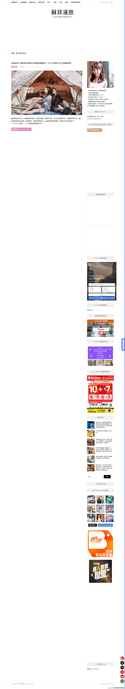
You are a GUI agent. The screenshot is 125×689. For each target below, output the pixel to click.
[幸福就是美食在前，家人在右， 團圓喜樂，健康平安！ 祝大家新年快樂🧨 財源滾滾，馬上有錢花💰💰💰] (100, 518)
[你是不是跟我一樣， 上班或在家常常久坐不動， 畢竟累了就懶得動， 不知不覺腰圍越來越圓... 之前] (100, 499)
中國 (54, 2)
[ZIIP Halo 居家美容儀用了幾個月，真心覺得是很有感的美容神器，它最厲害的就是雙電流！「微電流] (91, 499)
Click (123, 344)
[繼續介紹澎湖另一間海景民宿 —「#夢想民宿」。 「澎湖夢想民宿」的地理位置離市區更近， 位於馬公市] (91, 509)
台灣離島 (23, 2)
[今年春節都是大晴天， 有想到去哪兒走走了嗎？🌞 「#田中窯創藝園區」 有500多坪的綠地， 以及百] (91, 518)
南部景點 (14, 66)
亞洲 (60, 2)
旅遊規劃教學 (75, 2)
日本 (49, 2)
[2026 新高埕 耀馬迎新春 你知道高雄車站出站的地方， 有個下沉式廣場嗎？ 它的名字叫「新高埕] (110, 509)
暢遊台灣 (32, 2)
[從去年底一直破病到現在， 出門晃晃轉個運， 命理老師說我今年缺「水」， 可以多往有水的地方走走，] (100, 509)
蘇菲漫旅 (62, 12)
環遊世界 (41, 2)
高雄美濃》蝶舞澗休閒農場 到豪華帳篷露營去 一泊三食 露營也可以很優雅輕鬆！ (42, 63)
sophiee (22, 66)
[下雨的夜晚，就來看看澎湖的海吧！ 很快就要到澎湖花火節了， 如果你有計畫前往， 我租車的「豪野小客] (110, 499)
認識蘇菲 (14, 2)
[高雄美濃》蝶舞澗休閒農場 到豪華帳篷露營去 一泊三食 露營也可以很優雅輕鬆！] (46, 92)
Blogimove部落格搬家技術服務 (116, 688)
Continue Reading (24, 129)
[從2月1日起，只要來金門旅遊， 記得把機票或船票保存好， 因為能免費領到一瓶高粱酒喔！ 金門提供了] (110, 518)
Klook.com (90, 310)
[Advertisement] (62, 36)
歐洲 (66, 2)
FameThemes (111, 684)
